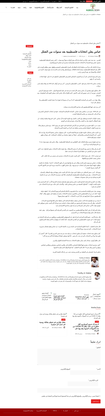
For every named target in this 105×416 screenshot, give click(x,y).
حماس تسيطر (45, 125)
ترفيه (19, 7)
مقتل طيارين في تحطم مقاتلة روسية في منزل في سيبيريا (52, 323)
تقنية (30, 7)
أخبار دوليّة (59, 7)
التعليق (98, 347)
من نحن (24, 1)
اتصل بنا (54, 1)
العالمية (98, 47)
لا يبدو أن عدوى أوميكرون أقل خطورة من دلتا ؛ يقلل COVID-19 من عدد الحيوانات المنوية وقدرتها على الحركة (86, 327)
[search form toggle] (6, 7)
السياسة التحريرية (44, 1)
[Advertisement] (52, 29)
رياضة (24, 7)
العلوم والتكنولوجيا (39, 7)
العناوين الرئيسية (69, 7)
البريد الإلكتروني (93, 380)
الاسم (98, 369)
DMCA (60, 1)
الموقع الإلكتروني (65, 369)
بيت (77, 7)
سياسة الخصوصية (33, 1)
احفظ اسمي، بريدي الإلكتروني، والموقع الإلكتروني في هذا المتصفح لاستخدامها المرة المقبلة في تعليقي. (70, 396)
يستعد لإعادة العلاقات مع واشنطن (73, 69)
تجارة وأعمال (50, 7)
